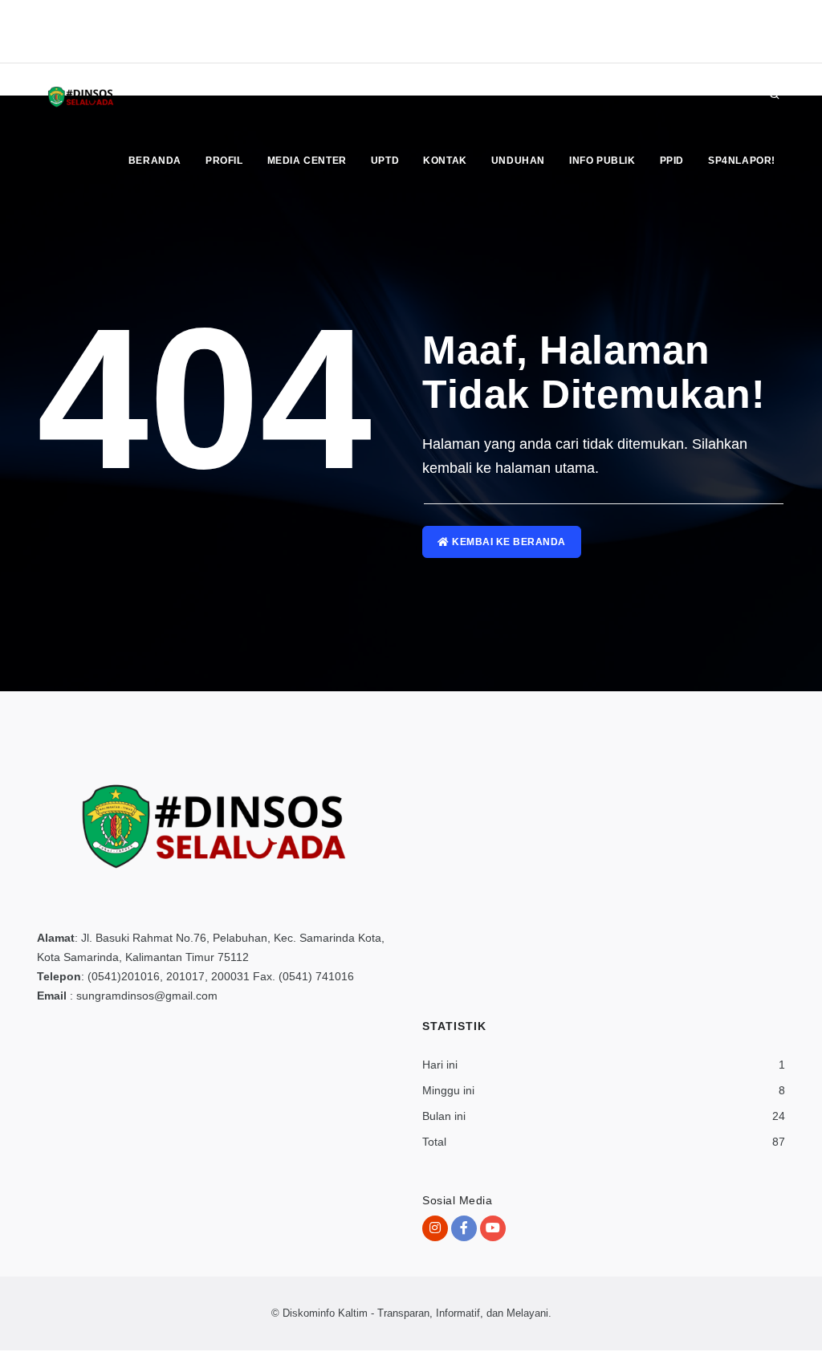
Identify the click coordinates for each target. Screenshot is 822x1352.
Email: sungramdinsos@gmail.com (113, 46)
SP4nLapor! (741, 160)
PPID (672, 160)
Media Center (307, 160)
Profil (224, 160)
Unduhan (518, 160)
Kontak (445, 160)
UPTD (385, 160)
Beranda (154, 160)
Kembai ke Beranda (508, 542)
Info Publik (602, 160)
